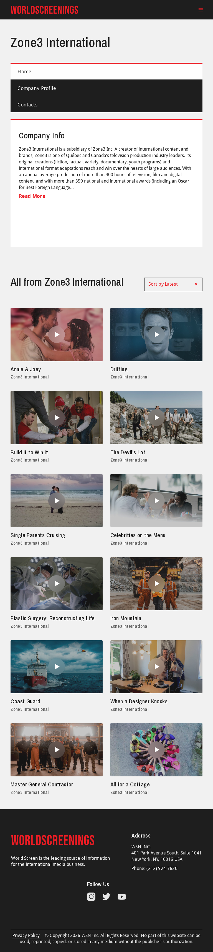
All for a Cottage (130, 784)
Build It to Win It (29, 452)
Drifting (119, 369)
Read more (32, 196)
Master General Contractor (42, 784)
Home (24, 71)
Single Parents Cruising (38, 535)
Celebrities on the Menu (138, 535)
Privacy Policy (26, 935)
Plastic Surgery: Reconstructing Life (53, 618)
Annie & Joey (26, 369)
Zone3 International (30, 377)
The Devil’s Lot (127, 452)
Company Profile (36, 88)
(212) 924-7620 (161, 868)
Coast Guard (25, 701)
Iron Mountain (125, 618)
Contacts (27, 105)
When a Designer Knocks (139, 701)
